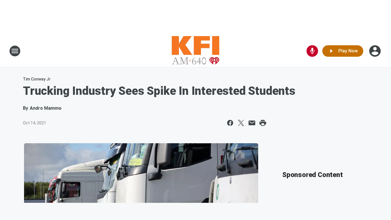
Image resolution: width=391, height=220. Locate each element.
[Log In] (375, 51)
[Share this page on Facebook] (230, 123)
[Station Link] (195, 51)
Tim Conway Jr (37, 79)
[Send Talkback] (312, 51)
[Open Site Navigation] (15, 51)
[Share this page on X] (241, 123)
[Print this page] (263, 123)
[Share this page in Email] (252, 123)
